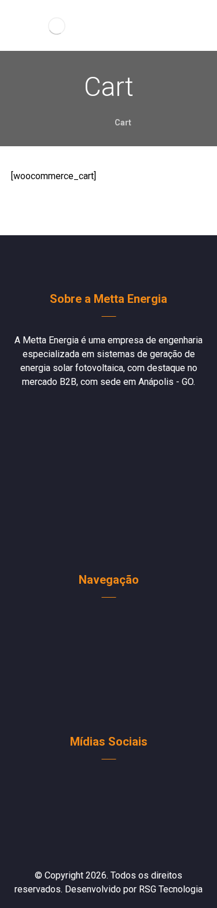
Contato (115, 692)
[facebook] (100, 785)
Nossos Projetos (115, 658)
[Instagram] (117, 785)
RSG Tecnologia (171, 889)
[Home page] (89, 122)
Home (115, 623)
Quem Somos (115, 675)
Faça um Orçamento (115, 640)
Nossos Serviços (115, 710)
